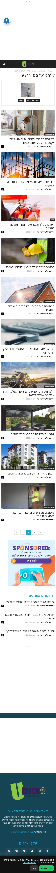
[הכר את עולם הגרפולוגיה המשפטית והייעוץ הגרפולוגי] (28, 332)
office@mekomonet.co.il (21, 832)
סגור (34, 868)
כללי (52, 220)
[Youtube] (8, 851)
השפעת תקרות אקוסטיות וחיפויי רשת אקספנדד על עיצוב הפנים (32, 141)
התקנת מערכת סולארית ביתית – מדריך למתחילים (30, 602)
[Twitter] (32, 851)
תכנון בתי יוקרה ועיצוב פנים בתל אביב (31, 473)
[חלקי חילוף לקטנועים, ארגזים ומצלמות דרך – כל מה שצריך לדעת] (28, 375)
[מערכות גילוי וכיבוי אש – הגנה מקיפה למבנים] (28, 208)
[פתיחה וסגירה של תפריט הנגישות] (6, 20)
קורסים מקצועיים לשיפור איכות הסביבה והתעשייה (31, 183)
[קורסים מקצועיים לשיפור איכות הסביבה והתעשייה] (28, 165)
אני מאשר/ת (46, 868)
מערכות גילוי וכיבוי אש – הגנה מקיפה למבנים (32, 226)
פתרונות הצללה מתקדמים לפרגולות (32, 434)
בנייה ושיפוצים (49, 468)
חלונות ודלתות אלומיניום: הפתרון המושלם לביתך (30, 631)
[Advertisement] (28, 31)
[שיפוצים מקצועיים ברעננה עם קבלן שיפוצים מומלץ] (28, 496)
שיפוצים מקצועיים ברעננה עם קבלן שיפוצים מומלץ (33, 514)
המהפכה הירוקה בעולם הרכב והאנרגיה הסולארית (31, 308)
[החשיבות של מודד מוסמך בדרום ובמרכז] (28, 251)
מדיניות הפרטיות (29, 862)
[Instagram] (40, 851)
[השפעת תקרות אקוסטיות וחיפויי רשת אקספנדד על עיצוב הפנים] (28, 123)
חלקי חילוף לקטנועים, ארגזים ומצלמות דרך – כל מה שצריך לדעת (28, 393)
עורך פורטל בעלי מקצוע (46, 146)
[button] (4, 64)
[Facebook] (47, 851)
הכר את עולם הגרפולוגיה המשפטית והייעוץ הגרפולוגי (29, 350)
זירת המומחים (49, 134)
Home (33, 71)
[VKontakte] (16, 851)
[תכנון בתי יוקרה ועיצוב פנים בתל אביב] (28, 457)
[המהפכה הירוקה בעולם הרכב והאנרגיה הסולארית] (28, 290)
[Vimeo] (24, 851)
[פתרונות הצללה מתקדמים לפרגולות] (28, 418)
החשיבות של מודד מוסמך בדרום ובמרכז (30, 267)
